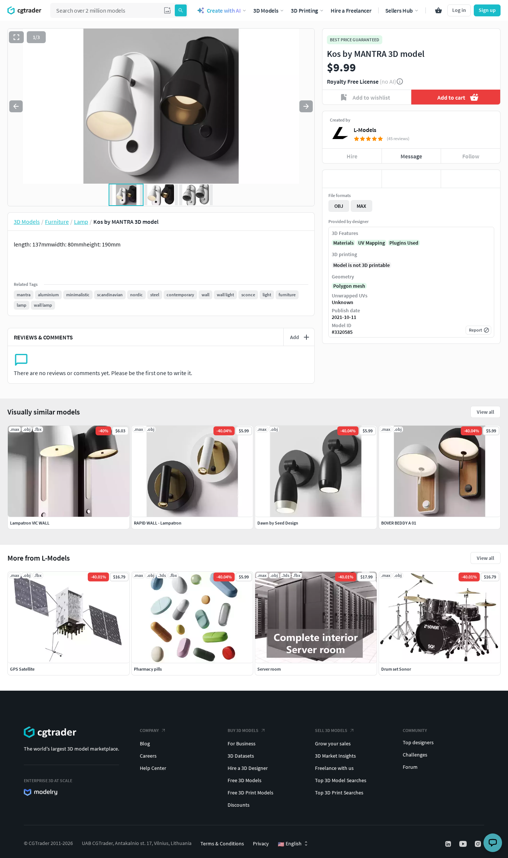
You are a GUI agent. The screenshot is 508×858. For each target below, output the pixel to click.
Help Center (153, 768)
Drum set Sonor (396, 669)
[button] (167, 10)
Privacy (261, 843)
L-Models (365, 129)
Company (149, 730)
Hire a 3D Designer (248, 768)
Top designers (418, 742)
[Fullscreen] (16, 37)
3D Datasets (241, 755)
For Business (241, 743)
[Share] (470, 179)
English (290, 844)
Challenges (415, 754)
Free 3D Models (244, 780)
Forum (410, 767)
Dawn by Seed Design (277, 523)
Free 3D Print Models (250, 792)
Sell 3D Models (331, 730)
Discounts (239, 804)
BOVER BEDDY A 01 (398, 523)
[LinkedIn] (448, 843)
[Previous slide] (16, 106)
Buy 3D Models (243, 730)
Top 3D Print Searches (339, 792)
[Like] (352, 179)
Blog (145, 743)
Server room (269, 669)
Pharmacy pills (148, 669)
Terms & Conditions (222, 843)
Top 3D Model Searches (340, 780)
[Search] (181, 10)
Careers (148, 755)
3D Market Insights (335, 755)
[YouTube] (463, 843)
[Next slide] (306, 106)
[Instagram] (478, 844)
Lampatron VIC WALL (29, 523)
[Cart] (438, 10)
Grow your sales (333, 743)
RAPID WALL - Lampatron (157, 523)
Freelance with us (334, 768)
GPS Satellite (22, 669)
